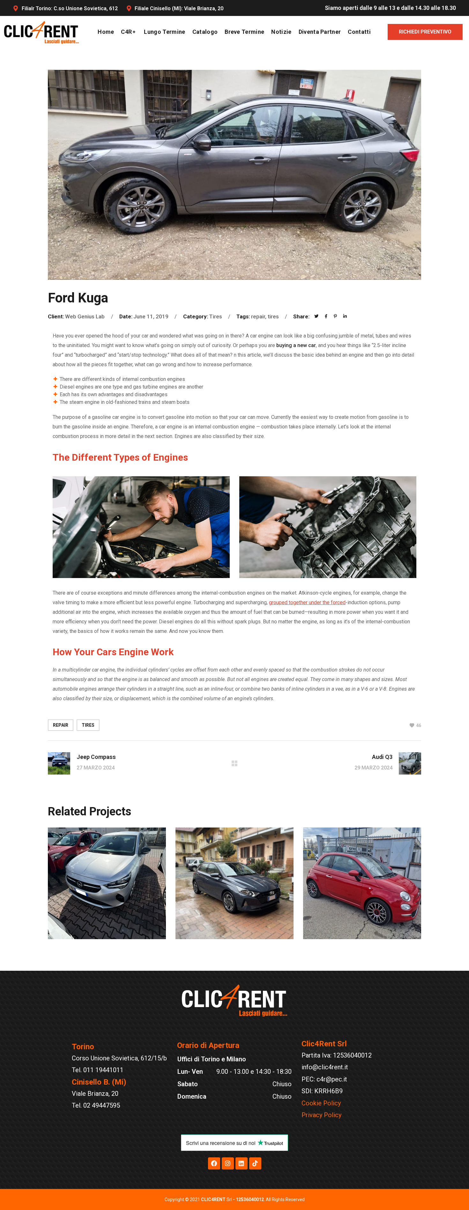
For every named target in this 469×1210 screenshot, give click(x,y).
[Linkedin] (241, 1163)
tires (88, 725)
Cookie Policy (321, 1103)
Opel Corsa (90, 937)
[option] (107, 888)
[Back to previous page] (234, 763)
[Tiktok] (255, 1163)
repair (60, 725)
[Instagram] (228, 1163)
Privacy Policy (321, 1115)
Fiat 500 (338, 937)
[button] (425, 32)
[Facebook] (214, 1163)
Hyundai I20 (221, 937)
